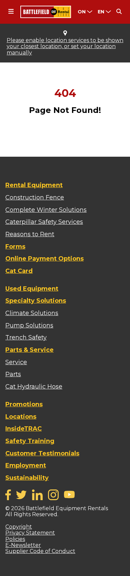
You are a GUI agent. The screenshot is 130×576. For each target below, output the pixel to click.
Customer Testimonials (42, 453)
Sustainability (27, 477)
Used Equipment (31, 288)
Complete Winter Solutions (46, 209)
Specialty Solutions (35, 300)
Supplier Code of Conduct (40, 551)
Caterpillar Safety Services (44, 222)
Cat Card (19, 271)
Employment (25, 465)
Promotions (24, 404)
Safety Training (29, 441)
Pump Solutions (29, 325)
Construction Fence (34, 197)
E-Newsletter (23, 545)
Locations (20, 416)
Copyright (18, 527)
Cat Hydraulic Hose (33, 386)
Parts (13, 374)
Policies (15, 539)
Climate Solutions (31, 313)
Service (16, 362)
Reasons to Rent (29, 234)
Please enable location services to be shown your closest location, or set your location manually (65, 46)
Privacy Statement (30, 533)
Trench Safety (26, 337)
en (101, 12)
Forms (15, 246)
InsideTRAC (23, 428)
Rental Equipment (34, 185)
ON (82, 12)
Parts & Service (29, 349)
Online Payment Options (44, 258)
